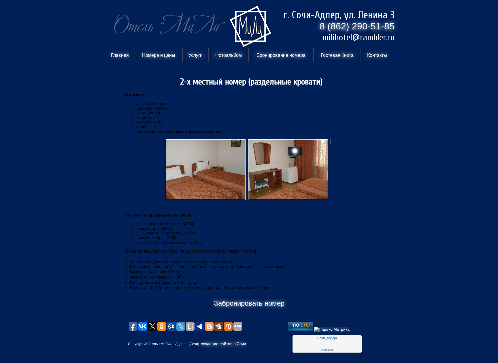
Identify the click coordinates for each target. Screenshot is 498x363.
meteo (327, 349)
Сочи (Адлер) (327, 338)
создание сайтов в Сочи (223, 343)
